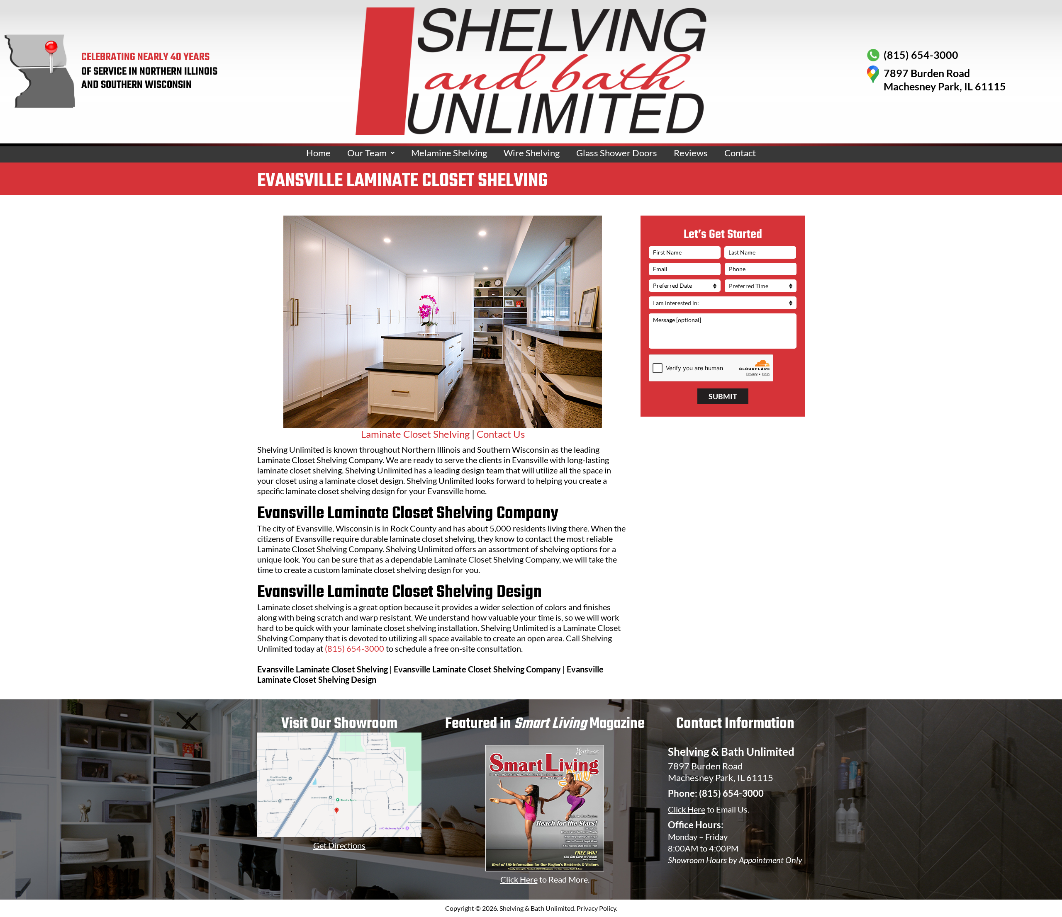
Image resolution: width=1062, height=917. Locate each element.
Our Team (367, 152)
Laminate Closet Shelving (415, 434)
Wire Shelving (532, 152)
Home (318, 152)
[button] (371, 153)
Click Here (686, 809)
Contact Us (501, 434)
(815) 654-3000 (354, 648)
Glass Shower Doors (616, 152)
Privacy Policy (596, 908)
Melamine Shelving (449, 152)
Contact (740, 152)
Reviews (691, 152)
